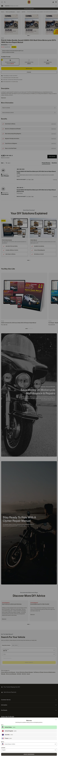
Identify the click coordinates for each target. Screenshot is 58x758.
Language (3, 747)
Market (2, 741)
